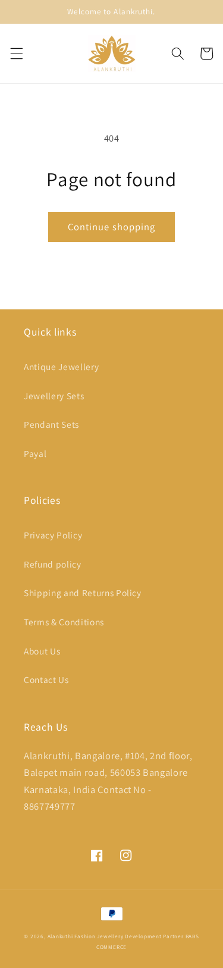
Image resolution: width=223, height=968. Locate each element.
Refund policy (52, 564)
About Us (42, 651)
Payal (35, 453)
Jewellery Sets (54, 396)
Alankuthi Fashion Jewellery (86, 936)
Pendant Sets (51, 424)
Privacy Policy (53, 535)
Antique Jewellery (61, 366)
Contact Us (46, 679)
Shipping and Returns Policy (83, 593)
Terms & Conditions (64, 622)
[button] (16, 53)
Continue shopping (112, 226)
